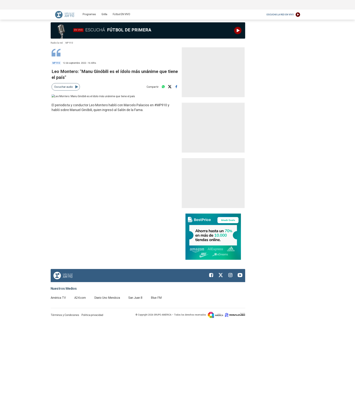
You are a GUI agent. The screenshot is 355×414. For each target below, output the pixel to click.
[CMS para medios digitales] (235, 315)
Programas (89, 14)
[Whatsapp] (163, 87)
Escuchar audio (64, 86)
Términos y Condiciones (65, 315)
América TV (58, 297)
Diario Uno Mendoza (107, 297)
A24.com (80, 297)
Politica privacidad (92, 315)
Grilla (104, 14)
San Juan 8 (135, 297)
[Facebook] (176, 87)
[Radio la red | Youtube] (240, 275)
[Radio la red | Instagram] (230, 275)
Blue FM (156, 297)
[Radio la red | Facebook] (211, 275)
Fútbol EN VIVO (121, 14)
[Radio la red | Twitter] (220, 275)
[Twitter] (170, 87)
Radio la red (57, 43)
